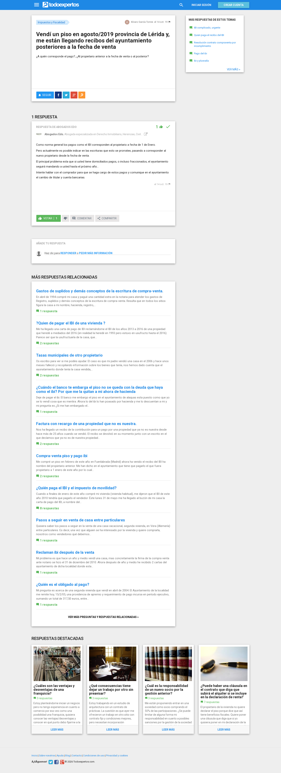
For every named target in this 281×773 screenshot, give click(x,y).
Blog (67, 755)
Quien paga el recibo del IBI (209, 35)
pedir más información (95, 253)
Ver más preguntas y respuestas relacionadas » (103, 617)
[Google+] (61, 762)
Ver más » (233, 69)
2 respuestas (49, 343)
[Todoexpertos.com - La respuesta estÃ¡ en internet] (61, 5)
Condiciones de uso (93, 755)
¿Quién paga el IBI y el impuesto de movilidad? (76, 488)
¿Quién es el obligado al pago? (62, 584)
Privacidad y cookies (117, 755)
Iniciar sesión (201, 5)
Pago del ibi (200, 53)
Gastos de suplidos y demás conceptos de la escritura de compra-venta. (99, 291)
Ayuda (60, 755)
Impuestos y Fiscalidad (51, 22)
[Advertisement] (103, 75)
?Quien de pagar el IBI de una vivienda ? (70, 323)
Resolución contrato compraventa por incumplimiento (215, 44)
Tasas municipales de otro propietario (69, 355)
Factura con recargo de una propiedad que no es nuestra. (86, 423)
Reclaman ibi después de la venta (65, 552)
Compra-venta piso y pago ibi (61, 456)
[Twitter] (50, 762)
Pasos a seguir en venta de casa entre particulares (80, 520)
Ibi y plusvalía (201, 60)
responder (68, 253)
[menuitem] (58, 95)
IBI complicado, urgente (207, 27)
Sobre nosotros (47, 755)
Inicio (34, 755)
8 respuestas (49, 508)
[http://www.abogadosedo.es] (145, 134)
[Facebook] (55, 762)
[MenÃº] (37, 5)
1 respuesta (48, 311)
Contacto (76, 755)
